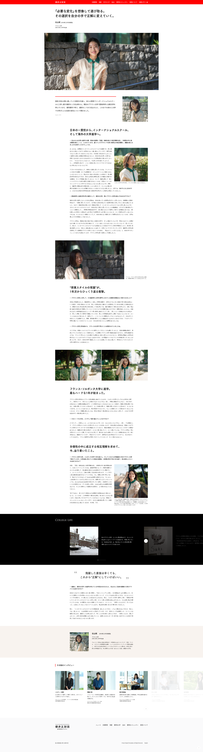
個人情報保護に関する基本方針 (62, 743)
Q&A (113, 2)
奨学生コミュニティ (122, 2)
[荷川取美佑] (134, 686)
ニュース (98, 725)
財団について (133, 2)
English (146, 743)
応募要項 (94, 2)
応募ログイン (143, 2)
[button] (146, 541)
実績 (100, 2)
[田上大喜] (166, 686)
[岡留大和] (101, 687)
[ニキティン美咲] (69, 686)
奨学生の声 (106, 2)
